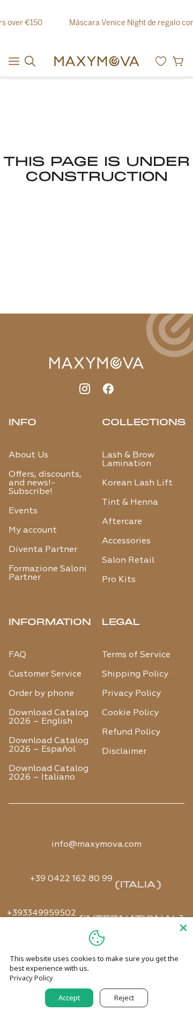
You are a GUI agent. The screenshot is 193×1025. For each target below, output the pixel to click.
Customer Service (45, 674)
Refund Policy (131, 732)
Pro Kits (119, 580)
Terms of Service (136, 655)
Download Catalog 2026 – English (48, 717)
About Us (28, 455)
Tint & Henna (130, 502)
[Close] (183, 926)
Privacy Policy (131, 693)
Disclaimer (124, 751)
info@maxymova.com (96, 844)
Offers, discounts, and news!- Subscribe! (45, 483)
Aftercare (122, 522)
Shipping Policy (135, 674)
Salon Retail (128, 560)
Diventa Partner (43, 550)
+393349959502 (41, 913)
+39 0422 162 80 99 (71, 879)
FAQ (17, 655)
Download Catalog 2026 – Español (48, 745)
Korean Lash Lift (137, 483)
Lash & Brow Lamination (128, 459)
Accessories (126, 541)
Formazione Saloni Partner (48, 573)
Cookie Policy (130, 713)
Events (23, 511)
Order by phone (41, 693)
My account (33, 530)
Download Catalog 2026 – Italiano (48, 773)
